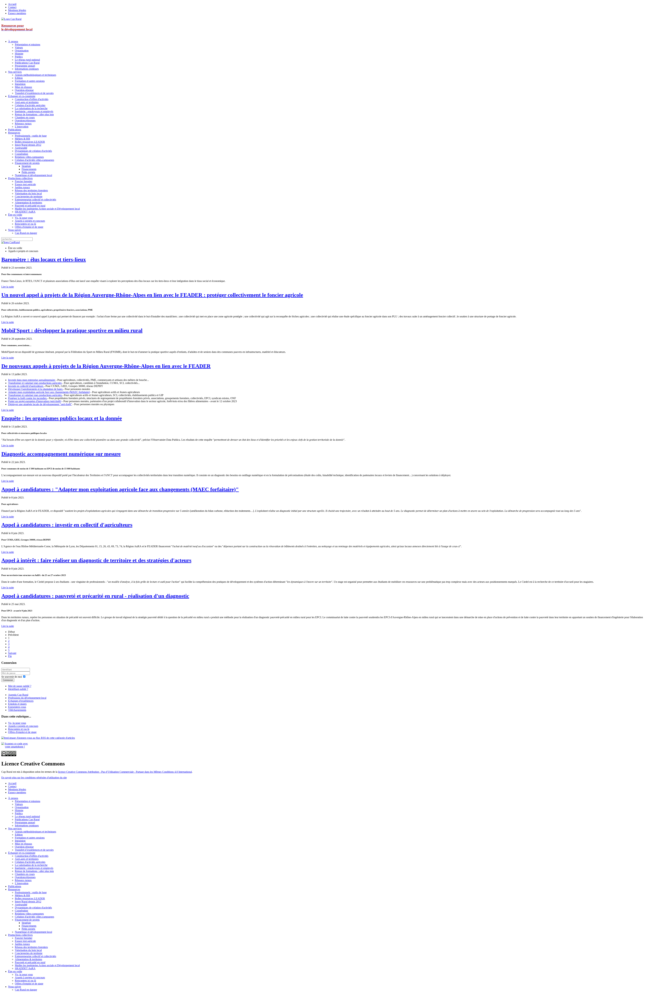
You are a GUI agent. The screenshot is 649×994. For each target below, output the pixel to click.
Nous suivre (14, 230)
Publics (19, 56)
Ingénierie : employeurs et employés (34, 111)
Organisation (22, 50)
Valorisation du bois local (28, 193)
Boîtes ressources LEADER (30, 141)
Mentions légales (17, 10)
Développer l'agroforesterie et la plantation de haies (35, 389)
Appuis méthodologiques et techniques (35, 74)
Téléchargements (17, 710)
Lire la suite (7, 286)
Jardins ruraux (22, 187)
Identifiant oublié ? (18, 689)
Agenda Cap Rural (18, 694)
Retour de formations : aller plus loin (34, 114)
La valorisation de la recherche (31, 108)
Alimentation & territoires (28, 202)
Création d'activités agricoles (30, 105)
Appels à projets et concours (30, 220)
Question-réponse (24, 90)
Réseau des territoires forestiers (31, 190)
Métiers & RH (22, 138)
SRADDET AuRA (25, 211)
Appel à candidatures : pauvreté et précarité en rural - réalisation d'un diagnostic (95, 596)
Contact (12, 7)
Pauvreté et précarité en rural (30, 205)
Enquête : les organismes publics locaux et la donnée (61, 418)
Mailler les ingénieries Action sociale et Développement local (47, 208)
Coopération (21, 154)
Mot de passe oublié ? (19, 686)
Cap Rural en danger (26, 233)
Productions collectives (20, 178)
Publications (14, 129)
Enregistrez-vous (17, 707)
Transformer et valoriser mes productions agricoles (35, 383)
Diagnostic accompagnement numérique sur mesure (61, 454)
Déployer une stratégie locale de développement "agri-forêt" (40, 404)
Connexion (8, 680)
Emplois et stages (17, 703)
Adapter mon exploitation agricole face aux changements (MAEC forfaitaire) (49, 392)
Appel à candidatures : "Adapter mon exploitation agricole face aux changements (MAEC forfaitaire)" (120, 489)
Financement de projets (27, 163)
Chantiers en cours (25, 117)
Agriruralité (21, 147)
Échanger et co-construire (21, 96)
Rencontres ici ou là (25, 223)
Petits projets (28, 172)
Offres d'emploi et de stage (29, 226)
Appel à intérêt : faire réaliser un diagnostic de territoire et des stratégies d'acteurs (96, 560)
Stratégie (26, 166)
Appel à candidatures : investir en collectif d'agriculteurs (66, 525)
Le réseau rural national (27, 59)
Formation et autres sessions (30, 81)
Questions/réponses (25, 120)
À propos (13, 41)
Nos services (15, 71)
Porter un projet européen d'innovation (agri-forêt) (34, 401)
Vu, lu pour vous (24, 217)
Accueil (12, 4)
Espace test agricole (25, 184)
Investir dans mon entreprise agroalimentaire (32, 380)
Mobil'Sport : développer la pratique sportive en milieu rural (71, 330)
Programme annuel (25, 65)
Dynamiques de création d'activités (33, 150)
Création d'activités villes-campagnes (34, 160)
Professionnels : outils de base (31, 135)
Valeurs (19, 47)
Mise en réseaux (23, 87)
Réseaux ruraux (23, 123)
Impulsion (20, 84)
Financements (29, 169)
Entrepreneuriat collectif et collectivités (35, 199)
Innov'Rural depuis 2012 (28, 144)
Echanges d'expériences (20, 700)
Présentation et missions (27, 44)
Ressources (14, 132)
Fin (10, 656)
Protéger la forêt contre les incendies (27, 398)
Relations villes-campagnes (29, 157)
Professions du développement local (27, 697)
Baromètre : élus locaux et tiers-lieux (43, 259)
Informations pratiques (27, 68)
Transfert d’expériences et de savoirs (34, 93)
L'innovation (21, 126)
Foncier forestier (23, 181)
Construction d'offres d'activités (31, 99)
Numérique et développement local (33, 175)
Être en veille (15, 214)
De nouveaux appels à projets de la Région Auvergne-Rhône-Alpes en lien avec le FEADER (106, 366)
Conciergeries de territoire (28, 196)
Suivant (12, 653)
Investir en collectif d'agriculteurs (26, 386)
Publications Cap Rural (27, 62)
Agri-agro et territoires (27, 102)
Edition (19, 78)
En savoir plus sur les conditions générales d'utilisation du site (34, 777)
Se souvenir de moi (11, 676)
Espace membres (17, 13)
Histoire (19, 53)
